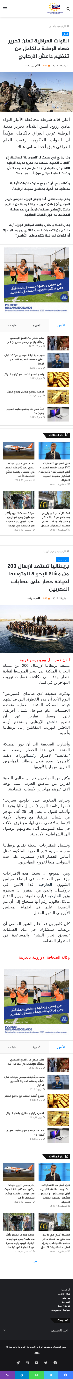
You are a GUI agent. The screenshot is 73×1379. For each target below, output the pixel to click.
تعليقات (12, 325)
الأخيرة (37, 325)
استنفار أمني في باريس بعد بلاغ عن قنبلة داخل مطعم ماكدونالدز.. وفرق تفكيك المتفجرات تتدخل (55, 519)
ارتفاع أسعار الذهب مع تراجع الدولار (24, 374)
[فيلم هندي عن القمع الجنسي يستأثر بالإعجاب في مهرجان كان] (58, 343)
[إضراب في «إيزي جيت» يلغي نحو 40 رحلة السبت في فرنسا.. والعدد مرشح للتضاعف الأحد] (18, 450)
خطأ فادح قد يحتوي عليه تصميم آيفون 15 (25, 411)
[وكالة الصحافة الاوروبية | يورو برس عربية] (54, 8)
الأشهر (61, 325)
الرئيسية (62, 26)
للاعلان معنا (64, 1305)
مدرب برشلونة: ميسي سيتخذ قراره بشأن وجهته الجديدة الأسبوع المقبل (24, 359)
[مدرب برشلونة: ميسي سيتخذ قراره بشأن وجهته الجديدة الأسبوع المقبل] (58, 360)
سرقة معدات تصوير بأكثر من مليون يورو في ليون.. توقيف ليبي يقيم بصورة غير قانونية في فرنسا (20, 519)
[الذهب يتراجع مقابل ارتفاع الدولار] (58, 397)
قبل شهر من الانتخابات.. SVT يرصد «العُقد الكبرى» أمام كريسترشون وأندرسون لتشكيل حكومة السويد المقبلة (54, 472)
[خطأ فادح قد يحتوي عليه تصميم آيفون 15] (58, 414)
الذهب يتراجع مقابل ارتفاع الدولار (25, 392)
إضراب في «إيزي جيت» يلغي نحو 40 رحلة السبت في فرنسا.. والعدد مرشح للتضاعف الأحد (19, 470)
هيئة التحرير (64, 1293)
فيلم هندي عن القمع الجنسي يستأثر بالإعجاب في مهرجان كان (26, 340)
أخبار (52, 26)
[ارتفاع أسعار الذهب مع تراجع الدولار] (58, 379)
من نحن (66, 1297)
